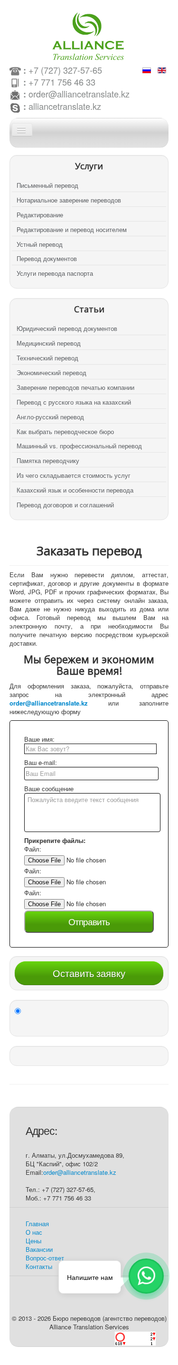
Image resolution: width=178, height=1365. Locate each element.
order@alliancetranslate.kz (79, 93)
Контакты (39, 1266)
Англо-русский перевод (50, 416)
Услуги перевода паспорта (55, 273)
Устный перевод (40, 244)
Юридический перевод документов (67, 328)
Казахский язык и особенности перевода (75, 489)
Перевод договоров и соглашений (65, 504)
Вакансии (39, 1249)
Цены (33, 1240)
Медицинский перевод (49, 343)
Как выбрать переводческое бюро (65, 431)
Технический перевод (47, 357)
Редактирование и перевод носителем (72, 229)
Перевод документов (47, 258)
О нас (34, 1232)
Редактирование (40, 214)
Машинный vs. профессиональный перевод (79, 445)
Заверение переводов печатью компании (75, 387)
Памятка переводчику (48, 460)
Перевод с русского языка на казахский (74, 402)
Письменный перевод (47, 185)
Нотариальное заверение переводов (69, 199)
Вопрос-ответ (45, 1257)
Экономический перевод (51, 372)
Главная (37, 1223)
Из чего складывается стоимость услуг (74, 475)
